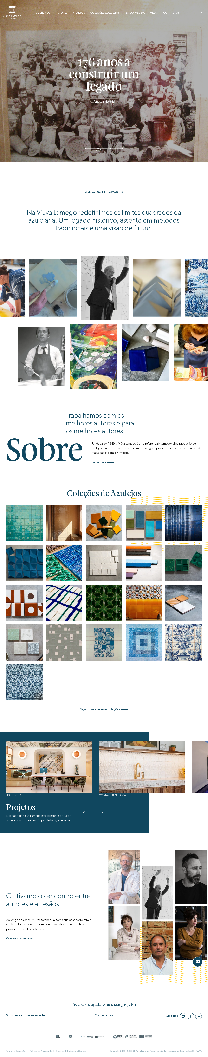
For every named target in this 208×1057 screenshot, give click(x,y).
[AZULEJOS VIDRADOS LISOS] (24, 523)
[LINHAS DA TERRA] (143, 563)
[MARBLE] (24, 642)
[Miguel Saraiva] (191, 933)
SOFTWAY (196, 1051)
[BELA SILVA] (64, 563)
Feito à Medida (135, 12)
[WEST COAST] (143, 523)
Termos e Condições (16, 1051)
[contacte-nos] (197, 962)
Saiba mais (99, 462)
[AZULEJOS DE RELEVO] (183, 523)
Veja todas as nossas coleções (100, 709)
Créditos (59, 1051)
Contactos (171, 12)
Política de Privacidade (41, 1051)
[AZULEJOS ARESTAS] (104, 603)
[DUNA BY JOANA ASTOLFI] (64, 642)
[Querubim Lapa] (158, 892)
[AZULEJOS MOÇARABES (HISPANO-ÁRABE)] (143, 603)
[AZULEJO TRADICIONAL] (24, 682)
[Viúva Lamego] (12, 12)
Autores (61, 12)
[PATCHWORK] (104, 642)
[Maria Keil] (124, 933)
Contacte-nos (104, 1015)
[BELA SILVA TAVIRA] (64, 603)
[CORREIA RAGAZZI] (24, 563)
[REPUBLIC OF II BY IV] (124, 877)
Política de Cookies (76, 1051)
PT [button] (198, 12)
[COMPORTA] (183, 603)
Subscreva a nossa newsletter (26, 1015)
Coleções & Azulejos (105, 12)
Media (154, 12)
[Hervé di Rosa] (191, 877)
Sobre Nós (43, 12)
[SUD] (104, 523)
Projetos (78, 12)
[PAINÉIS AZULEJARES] (183, 642)
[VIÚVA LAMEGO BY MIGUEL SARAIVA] (183, 563)
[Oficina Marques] (158, 948)
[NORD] (24, 603)
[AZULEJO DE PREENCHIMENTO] (143, 642)
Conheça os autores (19, 938)
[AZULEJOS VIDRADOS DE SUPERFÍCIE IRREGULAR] (64, 523)
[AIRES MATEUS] (104, 563)
